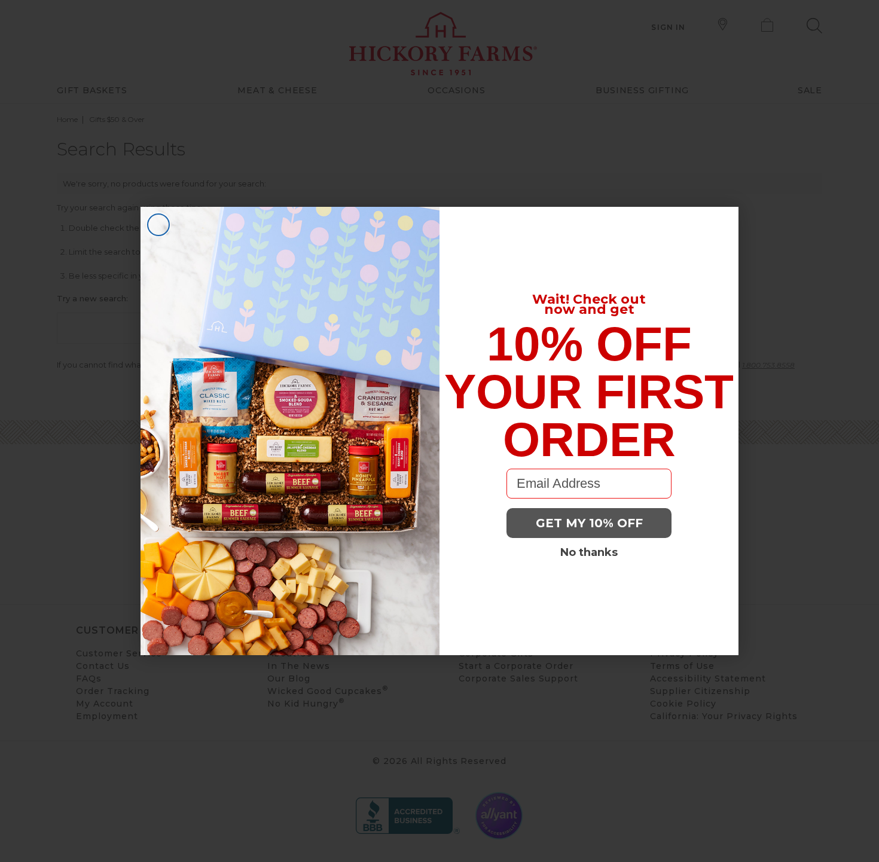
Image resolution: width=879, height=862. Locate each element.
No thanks (589, 552)
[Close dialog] (158, 225)
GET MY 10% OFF (589, 523)
